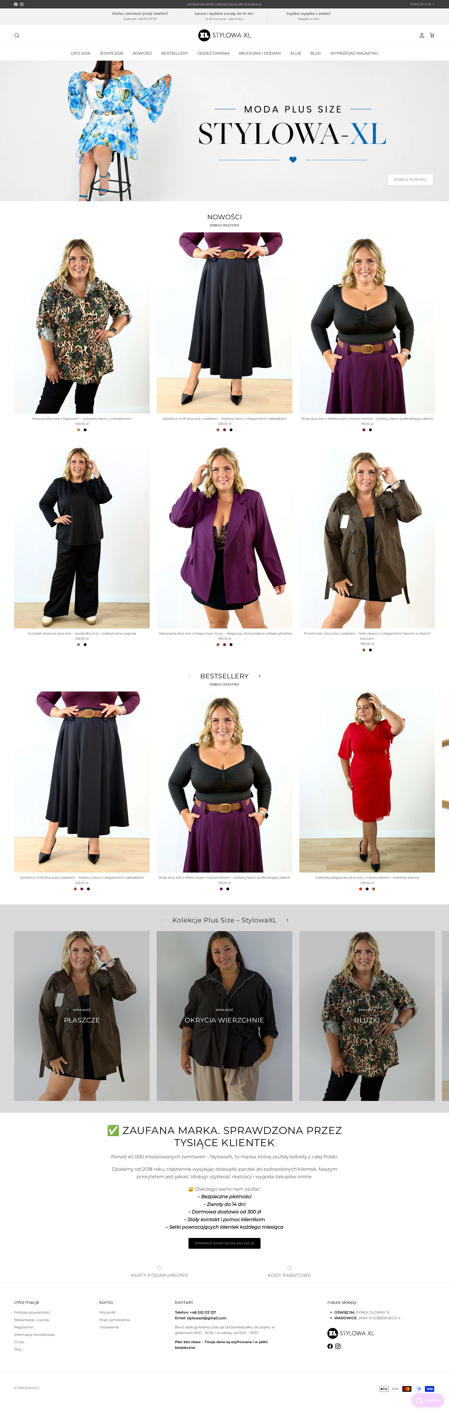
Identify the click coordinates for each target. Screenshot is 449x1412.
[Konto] (421, 35)
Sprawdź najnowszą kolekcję (224, 1243)
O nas (19, 1342)
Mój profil (107, 1312)
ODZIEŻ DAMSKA (213, 53)
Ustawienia (109, 1327)
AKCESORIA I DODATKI (260, 53)
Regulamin (23, 1327)
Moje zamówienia (114, 1320)
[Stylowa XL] (224, 35)
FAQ (18, 1349)
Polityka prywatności (32, 1312)
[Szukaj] (17, 35)
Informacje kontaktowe (34, 1334)
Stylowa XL (32, 1388)
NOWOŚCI (142, 53)
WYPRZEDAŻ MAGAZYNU (354, 53)
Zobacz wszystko (224, 225)
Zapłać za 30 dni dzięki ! (225, 4)
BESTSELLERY (174, 53)
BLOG (315, 53)
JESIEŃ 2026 (111, 53)
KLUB (295, 53)
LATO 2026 (80, 53)
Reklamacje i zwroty (31, 1320)
